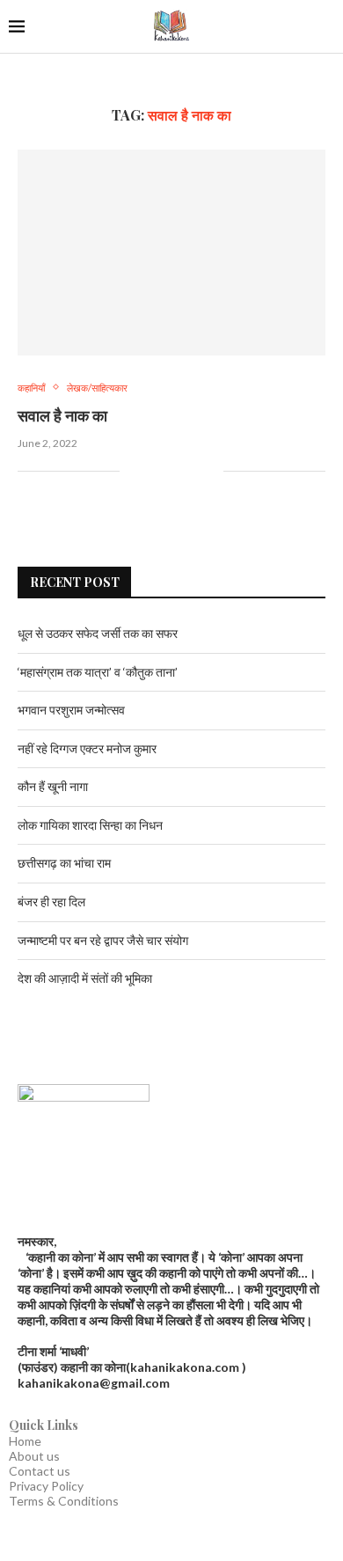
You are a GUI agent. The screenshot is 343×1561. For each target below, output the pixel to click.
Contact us (39, 1470)
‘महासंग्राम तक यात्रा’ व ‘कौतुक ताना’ (98, 671)
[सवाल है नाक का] (171, 252)
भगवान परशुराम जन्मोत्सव (71, 709)
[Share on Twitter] (173, 471)
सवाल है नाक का (62, 415)
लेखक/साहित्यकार (97, 387)
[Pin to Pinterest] (191, 471)
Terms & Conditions (64, 1500)
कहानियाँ (31, 387)
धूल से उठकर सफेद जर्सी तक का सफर (98, 633)
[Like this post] (133, 471)
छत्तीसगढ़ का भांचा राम (64, 862)
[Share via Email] (210, 471)
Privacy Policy (46, 1485)
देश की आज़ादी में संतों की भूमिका (85, 978)
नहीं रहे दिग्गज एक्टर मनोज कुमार (87, 748)
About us (34, 1455)
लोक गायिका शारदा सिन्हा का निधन (90, 824)
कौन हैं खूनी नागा (53, 786)
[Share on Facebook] (154, 471)
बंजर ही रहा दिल (51, 901)
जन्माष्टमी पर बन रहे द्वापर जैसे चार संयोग (103, 940)
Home (25, 1440)
